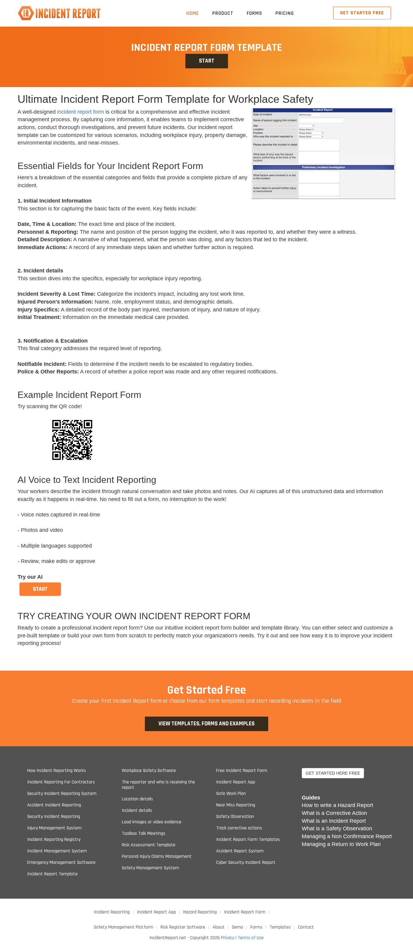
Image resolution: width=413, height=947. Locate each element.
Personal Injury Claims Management (157, 856)
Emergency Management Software (61, 862)
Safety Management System (150, 868)
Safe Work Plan (231, 793)
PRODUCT (222, 13)
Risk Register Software (183, 927)
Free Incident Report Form (241, 770)
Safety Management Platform (123, 927)
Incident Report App (235, 782)
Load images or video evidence (151, 822)
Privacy (227, 938)
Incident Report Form (244, 912)
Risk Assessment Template (148, 845)
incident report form (80, 112)
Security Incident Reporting (53, 816)
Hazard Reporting (200, 912)
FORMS (254, 13)
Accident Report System (240, 851)
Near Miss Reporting (235, 805)
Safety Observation (235, 816)
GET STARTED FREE (362, 13)
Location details (137, 799)
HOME (192, 13)
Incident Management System (57, 851)
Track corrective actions (239, 828)
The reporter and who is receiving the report (158, 784)
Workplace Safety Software (149, 770)
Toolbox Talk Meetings (143, 833)
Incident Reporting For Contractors (61, 782)
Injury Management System (54, 828)
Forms (256, 927)
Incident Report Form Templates (248, 839)
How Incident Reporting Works (56, 770)
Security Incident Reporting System (61, 793)
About (219, 927)
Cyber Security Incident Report (245, 862)
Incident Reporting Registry (53, 839)
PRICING (284, 13)
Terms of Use (251, 938)
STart (206, 61)
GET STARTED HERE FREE (333, 773)
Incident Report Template (52, 874)
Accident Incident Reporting (54, 805)
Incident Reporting (112, 912)
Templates (280, 927)
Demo (237, 927)
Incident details (137, 810)
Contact (306, 927)
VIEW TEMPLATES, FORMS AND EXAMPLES (206, 723)
